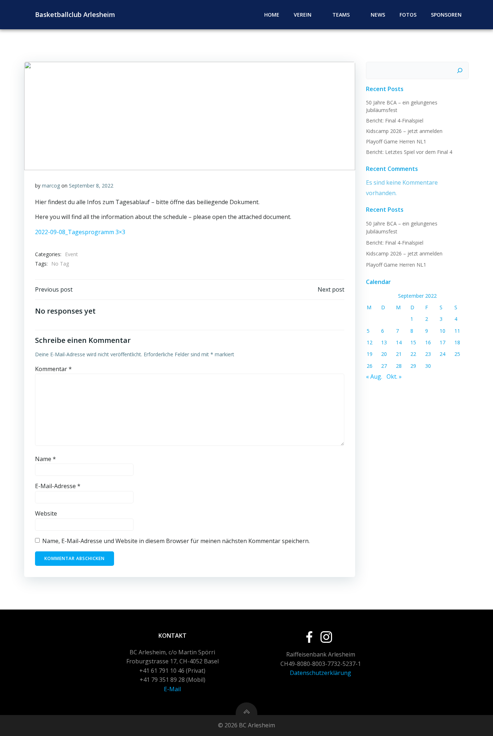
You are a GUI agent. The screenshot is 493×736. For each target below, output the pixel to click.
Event (71, 254)
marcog (51, 185)
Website (46, 513)
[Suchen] (459, 70)
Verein (302, 14)
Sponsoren (446, 14)
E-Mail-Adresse (57, 486)
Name (45, 459)
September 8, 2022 (91, 185)
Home (271, 14)
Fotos (408, 14)
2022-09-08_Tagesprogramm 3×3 (80, 232)
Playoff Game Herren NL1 (396, 141)
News (378, 14)
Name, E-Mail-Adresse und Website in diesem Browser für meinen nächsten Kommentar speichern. (176, 541)
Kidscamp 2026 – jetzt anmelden (404, 131)
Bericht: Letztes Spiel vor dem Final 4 (409, 152)
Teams (341, 14)
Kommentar (53, 369)
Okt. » (394, 376)
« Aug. (374, 376)
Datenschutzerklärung (320, 673)
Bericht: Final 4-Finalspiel (394, 120)
